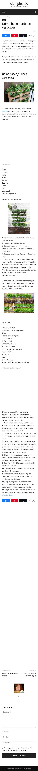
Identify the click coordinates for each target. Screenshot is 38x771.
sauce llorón (8, 495)
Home (3, 17)
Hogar (9, 17)
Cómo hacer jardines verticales (16, 25)
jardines (5, 111)
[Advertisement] (19, 142)
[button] (3, 12)
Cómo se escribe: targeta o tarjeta (30, 675)
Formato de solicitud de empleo (10, 675)
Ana (3, 31)
